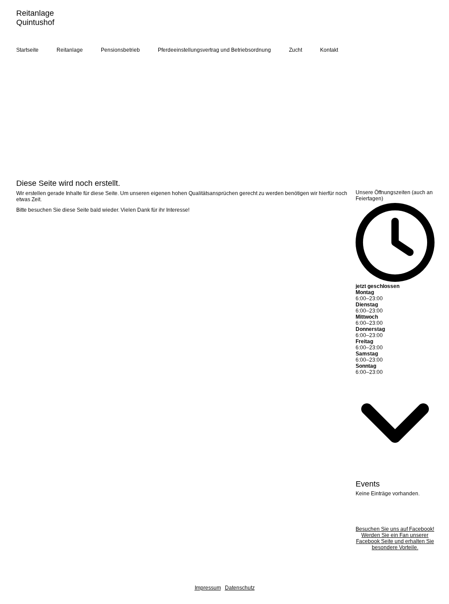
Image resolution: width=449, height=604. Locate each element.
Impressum (208, 588)
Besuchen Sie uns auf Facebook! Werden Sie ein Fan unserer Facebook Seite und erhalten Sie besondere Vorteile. (395, 538)
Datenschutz (240, 588)
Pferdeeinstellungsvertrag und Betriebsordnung (214, 50)
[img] (334, 25)
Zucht (295, 50)
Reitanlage (70, 50)
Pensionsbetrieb (120, 50)
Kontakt (329, 50)
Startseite (27, 50)
